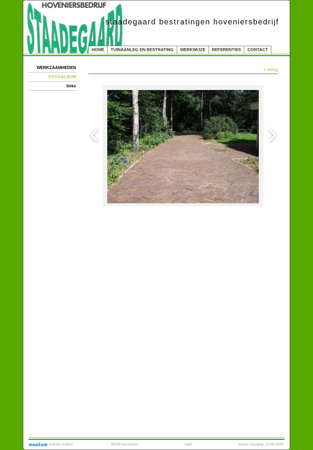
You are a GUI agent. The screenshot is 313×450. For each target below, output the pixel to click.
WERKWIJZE (192, 49)
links (71, 86)
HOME (98, 49)
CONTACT (257, 49)
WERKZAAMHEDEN (56, 67)
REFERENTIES (226, 49)
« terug (271, 69)
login (188, 444)
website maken (60, 444)
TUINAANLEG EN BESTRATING (142, 49)
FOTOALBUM (62, 76)
